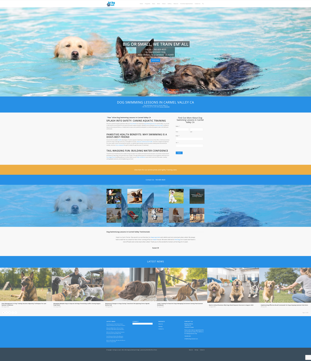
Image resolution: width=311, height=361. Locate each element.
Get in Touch (155, 60)
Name (178, 126)
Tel (177, 142)
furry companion (120, 145)
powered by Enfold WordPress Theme (148, 357)
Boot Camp (197, 216)
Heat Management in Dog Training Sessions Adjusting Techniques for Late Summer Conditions (116, 332)
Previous (110, 238)
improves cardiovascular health (144, 141)
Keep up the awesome (160, 250)
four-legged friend (111, 157)
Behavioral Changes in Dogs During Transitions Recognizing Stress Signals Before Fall (115, 340)
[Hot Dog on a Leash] (111, 3)
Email (177, 136)
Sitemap (160, 334)
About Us (160, 332)
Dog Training (114, 197)
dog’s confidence (141, 157)
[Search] (202, 3)
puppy (162, 237)
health (119, 140)
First (177, 131)
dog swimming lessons (149, 123)
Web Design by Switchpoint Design (132, 357)
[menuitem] (141, 3)
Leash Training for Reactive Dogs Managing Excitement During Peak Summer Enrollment (115, 345)
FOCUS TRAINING (164, 107)
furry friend (133, 123)
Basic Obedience (129, 239)
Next (200, 238)
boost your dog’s (159, 125)
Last (191, 131)
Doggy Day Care (135, 197)
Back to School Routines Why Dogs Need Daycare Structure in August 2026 (116, 349)
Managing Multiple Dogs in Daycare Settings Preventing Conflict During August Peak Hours (115, 336)
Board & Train (176, 197)
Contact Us (161, 337)
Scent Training (155, 216)
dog (174, 245)
